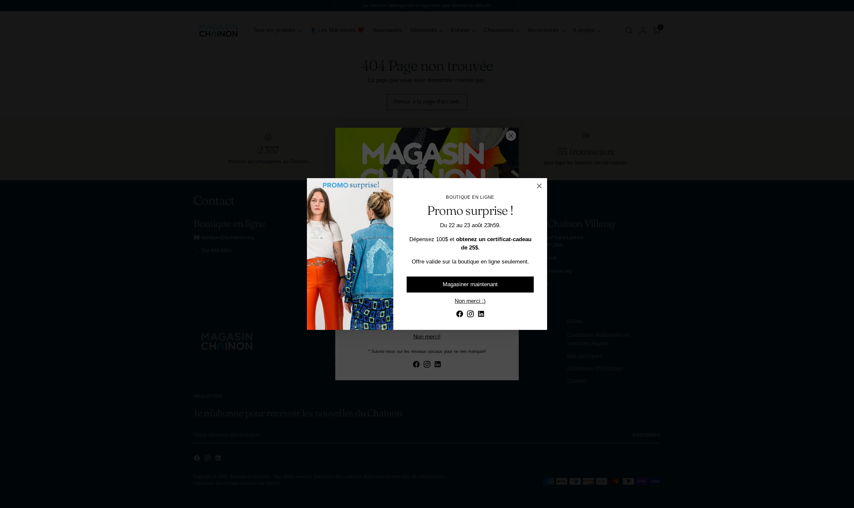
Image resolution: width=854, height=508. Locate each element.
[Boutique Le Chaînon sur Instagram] (470, 315)
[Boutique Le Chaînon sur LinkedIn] (481, 315)
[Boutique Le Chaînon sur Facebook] (460, 315)
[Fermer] (539, 186)
